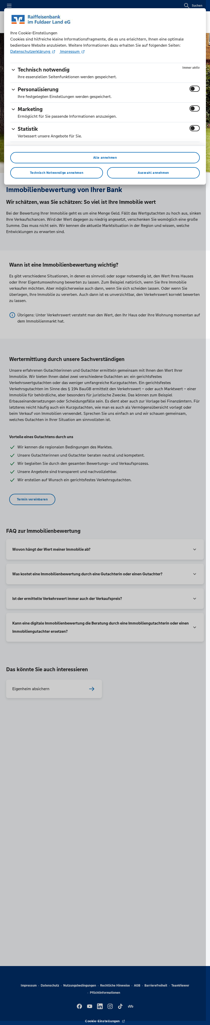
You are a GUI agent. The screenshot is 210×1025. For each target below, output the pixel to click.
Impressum (70, 51)
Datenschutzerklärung (30, 51)
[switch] (195, 89)
